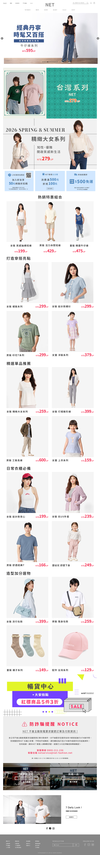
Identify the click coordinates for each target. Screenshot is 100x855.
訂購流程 (17, 843)
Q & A (31, 3)
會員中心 (28, 843)
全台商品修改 (18, 847)
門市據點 (25, 3)
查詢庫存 (17, 3)
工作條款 (37, 847)
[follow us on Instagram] (88, 844)
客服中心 (28, 845)
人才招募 (8, 847)
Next (98, 38)
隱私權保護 (37, 843)
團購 (11, 3)
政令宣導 (37, 845)
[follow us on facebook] (84, 844)
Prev (2, 38)
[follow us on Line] (92, 844)
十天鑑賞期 (17, 845)
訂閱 (76, 845)
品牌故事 (8, 843)
